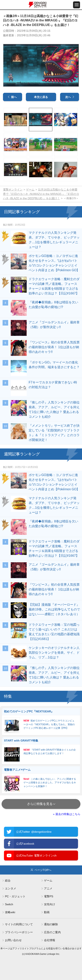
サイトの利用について (19, 924)
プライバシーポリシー (19, 932)
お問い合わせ (13, 940)
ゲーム (30, 189)
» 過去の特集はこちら (66, 814)
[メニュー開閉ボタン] (76, 4)
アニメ (48, 888)
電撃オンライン (12, 189)
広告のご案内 (52, 932)
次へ (68, 97)
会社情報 (49, 940)
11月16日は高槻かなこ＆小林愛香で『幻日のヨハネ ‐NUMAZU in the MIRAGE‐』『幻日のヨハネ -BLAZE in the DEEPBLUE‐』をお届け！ (41, 194)
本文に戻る (41, 97)
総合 (8, 880)
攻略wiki (10, 912)
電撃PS (48, 896)
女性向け (49, 904)
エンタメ (10, 888)
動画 (47, 912)
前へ (14, 97)
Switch (9, 904)
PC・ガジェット (15, 896)
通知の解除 (51, 924)
